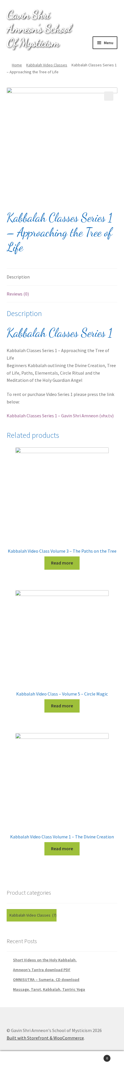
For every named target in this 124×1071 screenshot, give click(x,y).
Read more (62, 563)
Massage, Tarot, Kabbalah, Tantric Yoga (49, 989)
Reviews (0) (18, 294)
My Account (20, 1061)
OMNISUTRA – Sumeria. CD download (46, 979)
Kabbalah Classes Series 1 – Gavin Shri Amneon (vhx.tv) (60, 415)
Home (17, 65)
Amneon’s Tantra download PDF (41, 969)
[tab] (62, 277)
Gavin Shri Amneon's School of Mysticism (39, 28)
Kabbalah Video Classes (46, 65)
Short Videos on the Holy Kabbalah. (45, 959)
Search (61, 1061)
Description (18, 277)
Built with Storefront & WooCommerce (45, 1038)
